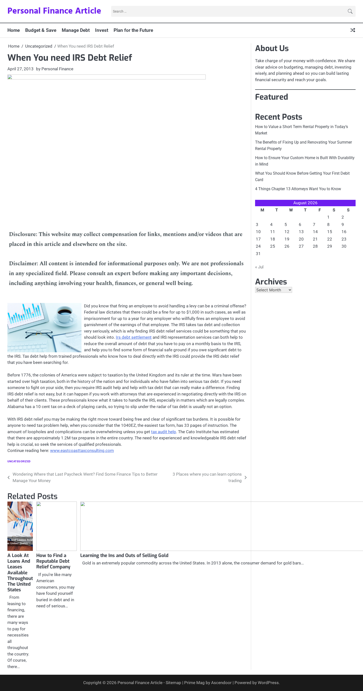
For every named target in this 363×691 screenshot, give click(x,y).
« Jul (259, 266)
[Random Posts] (352, 30)
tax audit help (163, 431)
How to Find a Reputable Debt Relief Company (53, 561)
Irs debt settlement (134, 337)
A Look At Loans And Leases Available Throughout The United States (20, 572)
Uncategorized (19, 461)
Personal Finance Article (54, 11)
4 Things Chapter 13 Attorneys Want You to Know (298, 189)
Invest (101, 30)
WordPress (268, 682)
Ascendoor (221, 682)
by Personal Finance (54, 68)
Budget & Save (40, 30)
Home (13, 30)
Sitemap (173, 682)
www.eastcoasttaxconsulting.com (82, 450)
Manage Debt (76, 30)
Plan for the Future (133, 30)
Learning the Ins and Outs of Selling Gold (124, 555)
